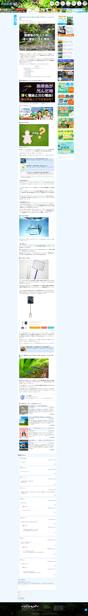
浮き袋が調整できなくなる (29, 71)
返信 (55, 473)
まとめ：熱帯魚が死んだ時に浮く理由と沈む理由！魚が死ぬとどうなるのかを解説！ (37, 76)
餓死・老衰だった (28, 74)
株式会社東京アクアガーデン (29, 608)
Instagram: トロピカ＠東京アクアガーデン (60, 606)
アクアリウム (22, 22)
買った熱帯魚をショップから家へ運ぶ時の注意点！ (38, 405)
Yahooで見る (51, 327)
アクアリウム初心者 (43, 22)
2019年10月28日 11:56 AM (51, 561)
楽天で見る (44, 327)
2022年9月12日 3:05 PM (52, 469)
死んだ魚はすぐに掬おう (28, 75)
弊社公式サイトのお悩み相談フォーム (24, 583)
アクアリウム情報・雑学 (29, 22)
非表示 (38, 66)
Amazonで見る (35, 327)
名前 (18, 592)
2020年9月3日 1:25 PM (51, 527)
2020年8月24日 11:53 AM (51, 548)
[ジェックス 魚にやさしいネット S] (37, 306)
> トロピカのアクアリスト (47, 607)
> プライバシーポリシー (47, 606)
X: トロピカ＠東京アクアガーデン (59, 605)
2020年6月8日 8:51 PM (52, 519)
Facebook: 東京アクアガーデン (58, 607)
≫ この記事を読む (51, 414)
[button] (37, 92)
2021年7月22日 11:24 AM (52, 500)
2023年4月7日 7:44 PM (52, 459)
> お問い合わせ (46, 605)
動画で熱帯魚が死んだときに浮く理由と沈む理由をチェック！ (34, 68)
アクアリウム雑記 (37, 22)
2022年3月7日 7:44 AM (52, 489)
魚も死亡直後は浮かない (29, 70)
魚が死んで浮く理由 (27, 69)
